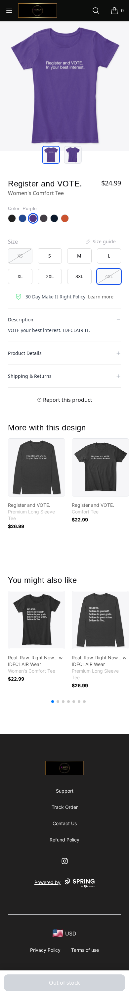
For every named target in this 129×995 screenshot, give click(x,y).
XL (20, 276)
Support (64, 791)
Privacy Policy (45, 950)
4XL (109, 276)
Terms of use (85, 950)
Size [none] (13, 241)
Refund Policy (64, 839)
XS (20, 256)
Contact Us (65, 823)
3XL (79, 276)
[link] (36, 467)
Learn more (100, 296)
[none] (100, 241)
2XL (50, 276)
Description (20, 319)
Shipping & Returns (30, 376)
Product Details (25, 353)
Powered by (47, 882)
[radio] (20, 256)
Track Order (65, 807)
